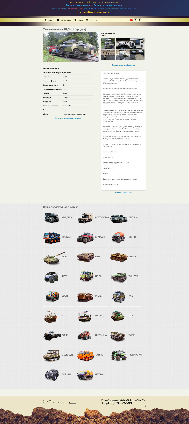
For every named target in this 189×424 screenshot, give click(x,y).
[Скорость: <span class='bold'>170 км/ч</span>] (101, 219)
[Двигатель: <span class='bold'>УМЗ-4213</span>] (130, 297)
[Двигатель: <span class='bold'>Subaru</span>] (64, 219)
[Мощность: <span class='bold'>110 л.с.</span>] (72, 219)
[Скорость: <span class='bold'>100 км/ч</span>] (135, 297)
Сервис (80, 20)
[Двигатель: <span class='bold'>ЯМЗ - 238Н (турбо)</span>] (97, 297)
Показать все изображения (123, 65)
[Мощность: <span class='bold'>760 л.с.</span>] (106, 238)
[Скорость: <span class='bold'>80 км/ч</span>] (68, 219)
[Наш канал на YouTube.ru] (131, 20)
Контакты (93, 20)
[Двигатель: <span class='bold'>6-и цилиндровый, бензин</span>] (97, 219)
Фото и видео (66, 20)
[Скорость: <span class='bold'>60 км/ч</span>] (101, 238)
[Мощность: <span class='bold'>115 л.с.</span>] (139, 297)
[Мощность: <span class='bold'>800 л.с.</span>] (139, 219)
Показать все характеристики (68, 118)
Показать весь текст (123, 193)
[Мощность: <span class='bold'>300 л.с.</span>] (106, 297)
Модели (51, 20)
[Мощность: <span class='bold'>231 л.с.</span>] (106, 219)
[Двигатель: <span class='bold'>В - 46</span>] (130, 219)
